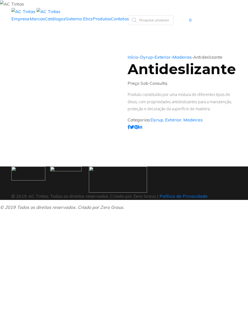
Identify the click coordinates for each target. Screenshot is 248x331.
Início (133, 57)
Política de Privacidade (184, 196)
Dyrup (146, 57)
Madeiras (182, 57)
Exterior (163, 57)
